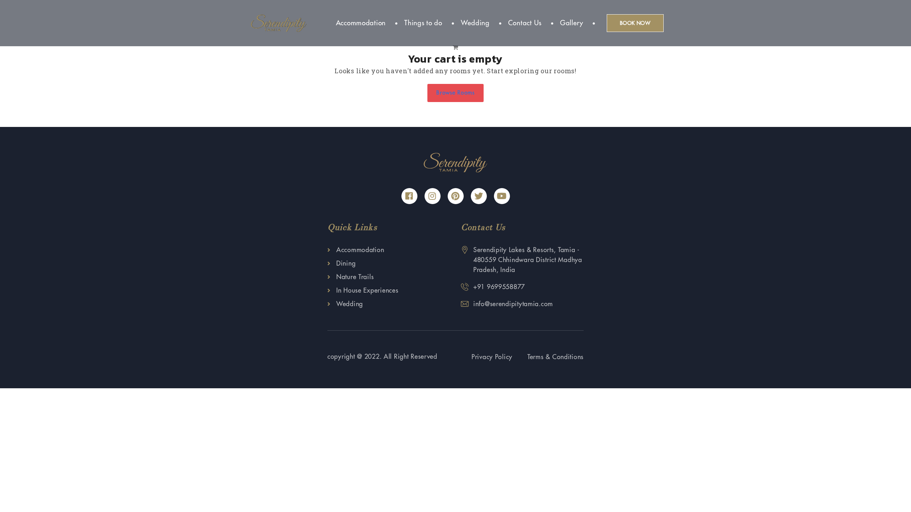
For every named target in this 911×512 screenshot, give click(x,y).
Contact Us (525, 23)
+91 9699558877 (499, 287)
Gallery (571, 23)
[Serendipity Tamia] (278, 23)
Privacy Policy (492, 357)
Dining (346, 263)
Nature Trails (355, 277)
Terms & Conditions (555, 357)
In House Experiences (367, 290)
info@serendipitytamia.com (513, 304)
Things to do (423, 23)
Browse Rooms (455, 93)
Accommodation (361, 23)
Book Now (635, 23)
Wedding (475, 23)
